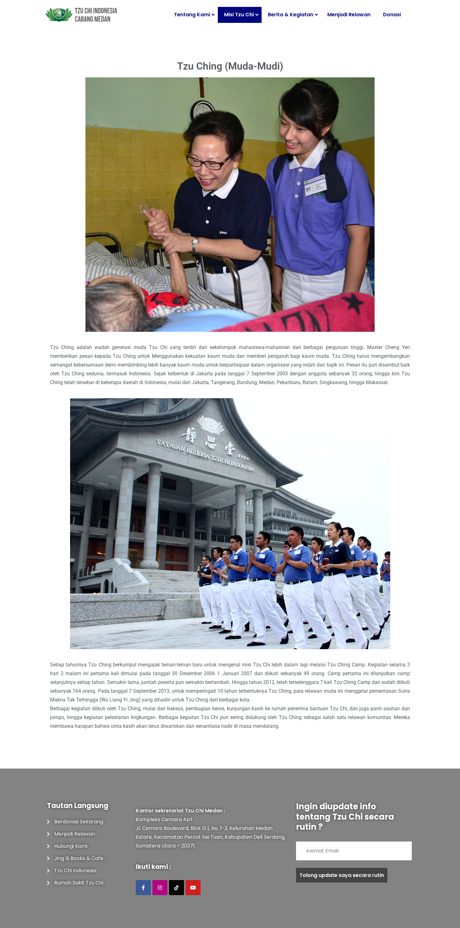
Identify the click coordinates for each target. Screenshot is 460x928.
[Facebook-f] (143, 887)
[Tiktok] (176, 887)
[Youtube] (193, 887)
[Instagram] (159, 887)
